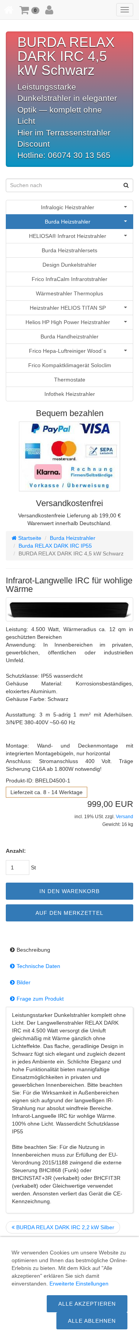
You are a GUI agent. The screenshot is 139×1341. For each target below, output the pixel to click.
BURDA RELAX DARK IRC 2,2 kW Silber (64, 1227)
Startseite (29, 538)
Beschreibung (33, 950)
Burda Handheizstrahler (69, 336)
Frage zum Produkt (40, 999)
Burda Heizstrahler (67, 222)
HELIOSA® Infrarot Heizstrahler (67, 236)
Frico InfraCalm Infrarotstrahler (69, 279)
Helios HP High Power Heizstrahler (67, 322)
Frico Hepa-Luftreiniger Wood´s (67, 351)
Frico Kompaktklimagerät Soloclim (69, 365)
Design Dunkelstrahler (69, 265)
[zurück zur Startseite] (8, 9)
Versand (124, 816)
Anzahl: (16, 851)
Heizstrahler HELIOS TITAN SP (68, 308)
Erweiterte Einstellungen (78, 1283)
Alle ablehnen (92, 1321)
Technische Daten (38, 966)
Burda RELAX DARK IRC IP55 (55, 546)
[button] (29, 9)
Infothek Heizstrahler (69, 394)
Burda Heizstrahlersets (69, 250)
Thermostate (69, 379)
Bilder (24, 982)
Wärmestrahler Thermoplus (69, 293)
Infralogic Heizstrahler (67, 207)
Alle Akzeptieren (87, 1304)
